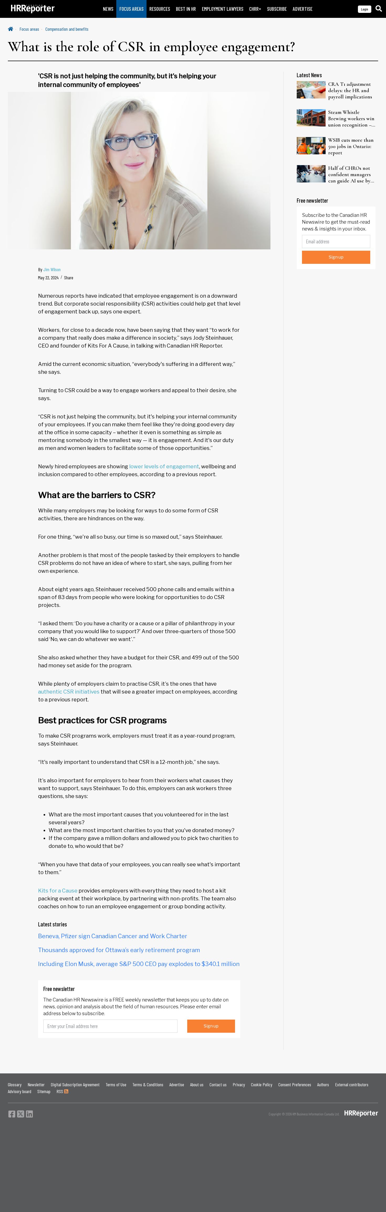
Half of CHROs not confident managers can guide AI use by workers (349, 174)
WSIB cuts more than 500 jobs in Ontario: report (351, 146)
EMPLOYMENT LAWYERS (222, 9)
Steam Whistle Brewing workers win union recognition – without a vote (351, 118)
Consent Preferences (294, 1084)
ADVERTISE (302, 9)
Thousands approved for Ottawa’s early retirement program (119, 950)
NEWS (108, 9)
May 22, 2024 (48, 277)
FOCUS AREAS (131, 9)
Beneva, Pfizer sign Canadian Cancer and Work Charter (112, 936)
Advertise (176, 1084)
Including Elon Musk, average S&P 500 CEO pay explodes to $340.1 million (138, 964)
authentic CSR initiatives (69, 692)
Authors (323, 1084)
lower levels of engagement (164, 466)
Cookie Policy (261, 1084)
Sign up (211, 1026)
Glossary (15, 1084)
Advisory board (19, 1091)
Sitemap (43, 1091)
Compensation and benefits (66, 29)
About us (197, 1084)
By (49, 269)
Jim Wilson (52, 269)
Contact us (218, 1084)
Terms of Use (116, 1084)
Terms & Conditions (147, 1084)
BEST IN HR (186, 9)
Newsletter (36, 1084)
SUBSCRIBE (277, 9)
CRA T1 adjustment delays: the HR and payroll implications (350, 90)
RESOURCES (159, 9)
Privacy (239, 1084)
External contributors (351, 1084)
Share (68, 277)
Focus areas (29, 29)
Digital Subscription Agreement (75, 1084)
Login (364, 9)
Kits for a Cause (57, 891)
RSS (60, 1091)
